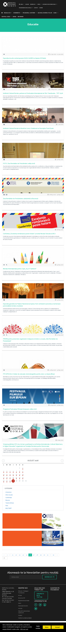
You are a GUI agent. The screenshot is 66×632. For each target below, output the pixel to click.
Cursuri (27, 4)
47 (33, 555)
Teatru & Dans (10, 503)
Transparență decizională (25, 7)
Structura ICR (21, 598)
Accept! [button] (57, 627)
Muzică (8, 500)
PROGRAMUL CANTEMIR (29, 12)
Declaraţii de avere (23, 605)
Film (7, 505)
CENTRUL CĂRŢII (5, 16)
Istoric (19, 603)
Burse (14, 16)
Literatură (8, 492)
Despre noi (32, 4)
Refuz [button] (46, 627)
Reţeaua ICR (7, 12)
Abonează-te (49, 577)
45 (26, 555)
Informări (20, 16)
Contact (36, 7)
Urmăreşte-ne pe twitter (40, 595)
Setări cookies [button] (38, 627)
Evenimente (16, 12)
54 (53, 555)
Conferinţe (9, 497)
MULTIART (9, 508)
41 (12, 555)
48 (37, 555)
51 (47, 555)
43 (19, 555)
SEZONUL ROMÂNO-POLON (45, 12)
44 (23, 555)
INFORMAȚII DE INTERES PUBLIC (49, 4)
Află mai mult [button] (24, 629)
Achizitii (20, 608)
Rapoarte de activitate (23, 600)
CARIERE (41, 7)
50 (44, 555)
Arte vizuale (9, 495)
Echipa (20, 595)
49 (41, 555)
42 (16, 555)
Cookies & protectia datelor (25, 618)
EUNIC (55, 12)
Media (38, 4)
